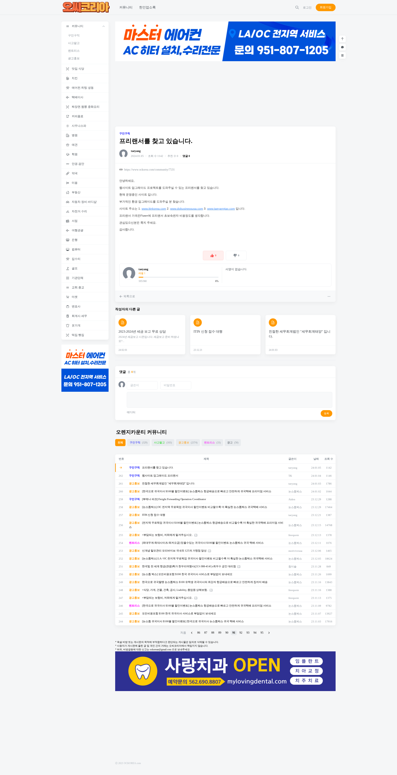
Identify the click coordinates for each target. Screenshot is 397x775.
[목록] (342, 55)
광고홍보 (74, 58)
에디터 (131, 412)
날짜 (316, 458)
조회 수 (328, 458)
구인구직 (74, 35)
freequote (293, 535)
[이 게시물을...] (329, 296)
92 (240, 632)
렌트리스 (74, 50)
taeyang (136, 151)
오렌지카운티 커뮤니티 (141, 432)
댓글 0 (186, 156)
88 (212, 632)
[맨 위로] (342, 39)
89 (219, 632)
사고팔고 (74, 43)
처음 (183, 632)
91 (233, 632)
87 (205, 632)
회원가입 (325, 7)
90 (226, 632)
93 (247, 632)
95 (262, 632)
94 (255, 632)
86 (198, 632)
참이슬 (292, 566)
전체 (120, 442)
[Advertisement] (225, 94)
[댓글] (342, 47)
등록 (326, 413)
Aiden (291, 499)
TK (290, 475)
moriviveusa (295, 550)
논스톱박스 (295, 491)
